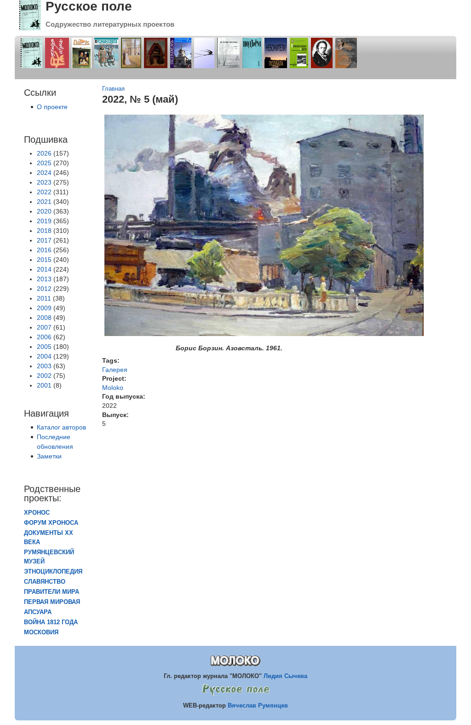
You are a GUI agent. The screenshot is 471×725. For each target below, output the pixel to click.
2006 (44, 337)
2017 (44, 240)
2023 (44, 182)
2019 (44, 221)
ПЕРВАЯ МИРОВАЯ (52, 602)
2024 (44, 172)
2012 (44, 288)
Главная (113, 89)
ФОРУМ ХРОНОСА (51, 523)
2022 (44, 192)
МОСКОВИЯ (41, 632)
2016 (44, 250)
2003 (44, 366)
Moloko (112, 387)
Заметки (49, 456)
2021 (44, 201)
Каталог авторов (61, 427)
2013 (44, 279)
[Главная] (30, 28)
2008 (44, 317)
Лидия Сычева (285, 676)
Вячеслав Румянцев (258, 705)
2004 (44, 356)
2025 (44, 163)
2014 (44, 269)
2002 (44, 375)
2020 (44, 211)
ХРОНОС (37, 513)
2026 (44, 153)
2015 (44, 259)
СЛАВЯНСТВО (44, 582)
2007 (44, 327)
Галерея (114, 369)
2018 (44, 230)
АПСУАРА (38, 612)
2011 (44, 298)
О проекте (52, 106)
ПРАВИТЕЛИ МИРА (51, 592)
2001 (44, 385)
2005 (44, 346)
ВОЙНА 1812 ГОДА (51, 622)
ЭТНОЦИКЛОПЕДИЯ (53, 571)
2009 (44, 308)
